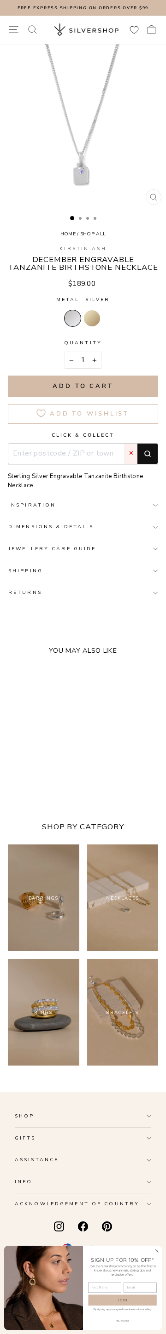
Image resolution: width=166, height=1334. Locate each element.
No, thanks (123, 1321)
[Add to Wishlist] (64, 743)
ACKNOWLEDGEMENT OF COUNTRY (77, 1203)
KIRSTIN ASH (82, 248)
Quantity (83, 342)
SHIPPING (25, 570)
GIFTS (25, 1137)
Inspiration (32, 505)
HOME (68, 233)
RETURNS (25, 592)
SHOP (24, 1115)
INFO (23, 1181)
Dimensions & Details (51, 526)
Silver (73, 318)
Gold (92, 318)
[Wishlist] (134, 29)
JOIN (123, 1300)
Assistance (37, 1159)
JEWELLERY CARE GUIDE (52, 548)
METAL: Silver (83, 299)
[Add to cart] (78, 743)
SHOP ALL (93, 233)
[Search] (147, 454)
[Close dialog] (156, 1250)
